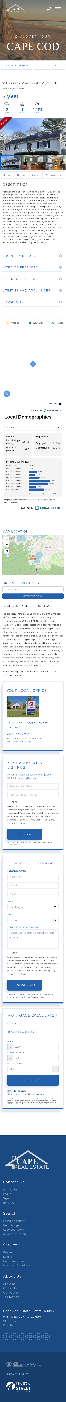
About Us (9, 1283)
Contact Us (49, 65)
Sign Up (8, 1198)
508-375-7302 (49, 8)
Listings (15, 671)
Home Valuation (13, 1261)
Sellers (7, 1256)
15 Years (29, 1032)
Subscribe (24, 834)
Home (5, 671)
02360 (54, 671)
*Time (10, 914)
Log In (7, 1193)
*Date (10, 901)
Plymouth (31, 671)
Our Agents (25, 742)
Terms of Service (31, 997)
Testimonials (11, 1296)
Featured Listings (14, 1221)
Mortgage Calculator (16, 1265)
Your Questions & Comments (23, 927)
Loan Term (13, 1023)
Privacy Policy (20, 823)
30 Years (16, 1032)
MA (22, 671)
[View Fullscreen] (6, 551)
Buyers (7, 1252)
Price (10, 1041)
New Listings (11, 1225)
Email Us (8, 1202)
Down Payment (15, 1052)
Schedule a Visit (45, 863)
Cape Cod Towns (14, 1229)
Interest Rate (14, 1063)
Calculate (33, 1080)
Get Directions (33, 596)
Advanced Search (16, 65)
